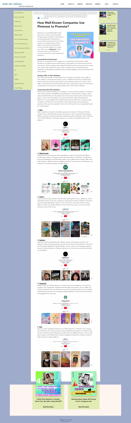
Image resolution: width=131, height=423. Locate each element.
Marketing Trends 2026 (81, 16)
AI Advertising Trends (49, 16)
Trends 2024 (90, 13)
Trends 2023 (63, 13)
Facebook (70, 13)
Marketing (37, 13)
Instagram (44, 13)
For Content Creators (53, 13)
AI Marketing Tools (61, 16)
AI (95, 13)
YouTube (83, 13)
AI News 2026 (70, 16)
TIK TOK (77, 13)
